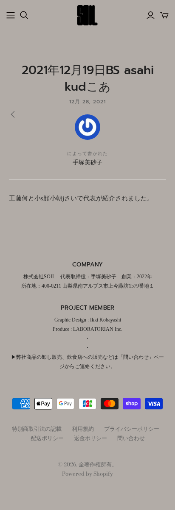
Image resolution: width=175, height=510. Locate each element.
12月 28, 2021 (87, 101)
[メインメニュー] (10, 15)
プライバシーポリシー (131, 428)
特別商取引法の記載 (37, 428)
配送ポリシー (47, 438)
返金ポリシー (90, 438)
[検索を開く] (24, 15)
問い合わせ (131, 438)
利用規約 (83, 428)
